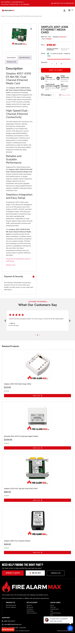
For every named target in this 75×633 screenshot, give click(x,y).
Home (3, 16)
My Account (30, 607)
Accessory (9, 16)
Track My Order (54, 609)
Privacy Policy (30, 611)
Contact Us (30, 609)
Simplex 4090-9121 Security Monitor (17, 541)
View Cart (52, 607)
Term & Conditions (32, 613)
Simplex (49, 39)
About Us (29, 605)
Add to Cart (56, 70)
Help (51, 611)
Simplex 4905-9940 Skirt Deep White (17, 384)
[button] (31, 29)
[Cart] (69, 10)
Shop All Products (11, 605)
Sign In (52, 605)
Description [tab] (11, 57)
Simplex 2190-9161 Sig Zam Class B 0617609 (21, 489)
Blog (51, 615)
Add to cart (36, 396)
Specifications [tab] (24, 57)
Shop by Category (11, 607)
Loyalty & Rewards (55, 613)
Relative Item (10, 265)
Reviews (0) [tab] (11, 62)
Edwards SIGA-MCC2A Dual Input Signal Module (21, 436)
